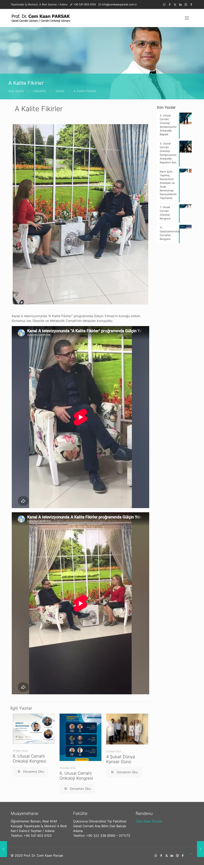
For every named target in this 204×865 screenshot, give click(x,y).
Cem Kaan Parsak (149, 821)
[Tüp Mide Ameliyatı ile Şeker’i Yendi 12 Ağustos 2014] (3, 849)
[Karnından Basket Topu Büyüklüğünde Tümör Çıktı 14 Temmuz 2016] (200, 849)
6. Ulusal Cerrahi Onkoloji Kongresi (29, 759)
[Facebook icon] (170, 4)
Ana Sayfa (16, 91)
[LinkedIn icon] (180, 4)
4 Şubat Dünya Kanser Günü (120, 759)
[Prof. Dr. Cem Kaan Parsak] (41, 18)
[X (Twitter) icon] (175, 4)
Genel (60, 91)
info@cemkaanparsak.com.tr (119, 4)
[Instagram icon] (186, 4)
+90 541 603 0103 (84, 4)
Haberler (39, 91)
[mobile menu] (186, 18)
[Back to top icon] (191, 853)
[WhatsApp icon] (164, 4)
